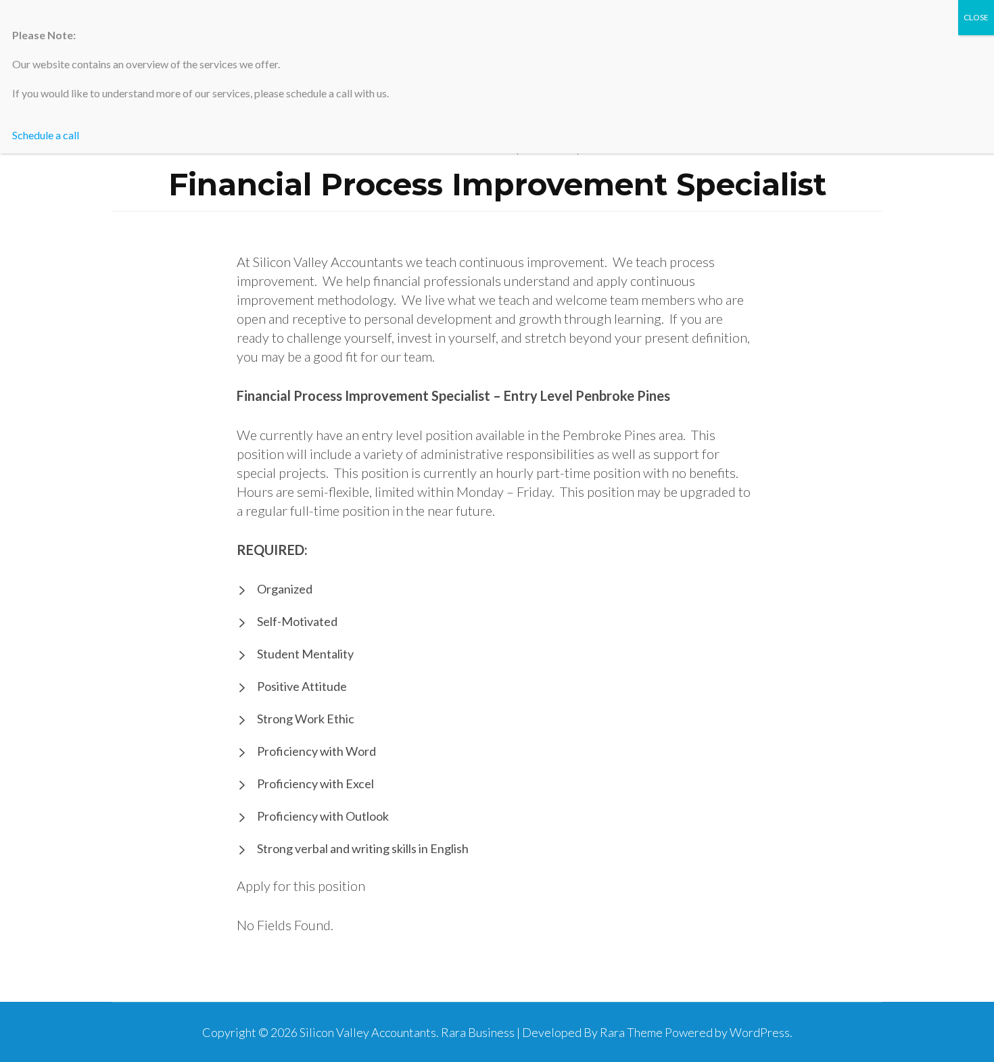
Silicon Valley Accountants (368, 1032)
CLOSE (976, 17)
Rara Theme (631, 1032)
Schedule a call (45, 134)
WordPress (760, 1032)
